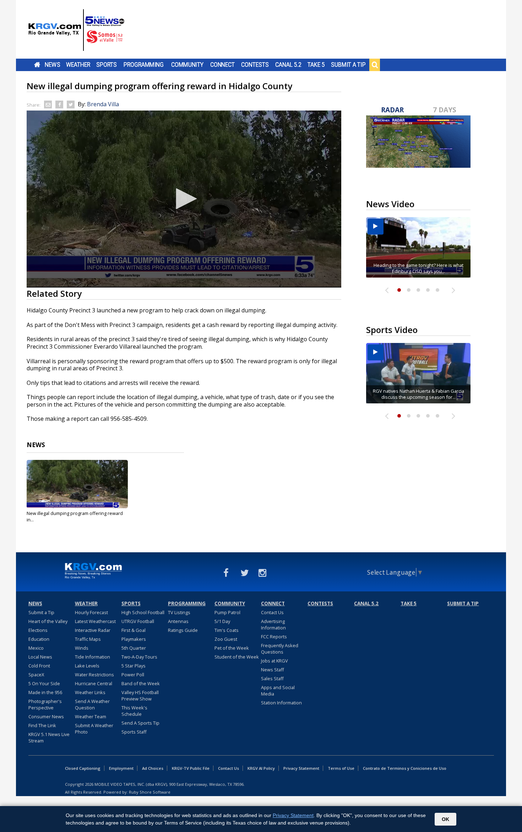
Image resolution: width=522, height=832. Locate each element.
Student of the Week (236, 657)
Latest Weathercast (95, 621)
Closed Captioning (82, 768)
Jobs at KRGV (274, 660)
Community (187, 64)
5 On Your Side (44, 683)
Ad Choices (152, 768)
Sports (106, 64)
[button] (184, 198)
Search (374, 64)
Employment (121, 768)
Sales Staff (272, 678)
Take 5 (316, 64)
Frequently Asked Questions (279, 648)
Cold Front (39, 665)
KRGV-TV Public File (191, 768)
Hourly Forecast (91, 612)
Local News (40, 657)
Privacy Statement (301, 768)
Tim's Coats (226, 630)
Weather (78, 64)
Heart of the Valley (47, 621)
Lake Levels (87, 665)
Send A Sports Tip (140, 723)
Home (37, 64)
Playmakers (133, 639)
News (52, 64)
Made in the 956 (45, 692)
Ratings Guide (183, 630)
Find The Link (42, 725)
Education (38, 639)
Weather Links (90, 692)
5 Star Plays (133, 665)
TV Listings (179, 612)
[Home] (76, 30)
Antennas (178, 621)
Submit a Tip (348, 64)
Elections (38, 630)
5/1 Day (222, 621)
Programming (144, 64)
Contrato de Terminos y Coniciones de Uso (404, 768)
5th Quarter (133, 648)
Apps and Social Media (278, 690)
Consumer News (46, 716)
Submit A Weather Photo (94, 728)
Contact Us (272, 612)
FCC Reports (274, 636)
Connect (222, 64)
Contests (254, 64)
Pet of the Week (231, 648)
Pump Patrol (227, 612)
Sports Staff (134, 732)
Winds (81, 648)
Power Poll (132, 674)
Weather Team (90, 716)
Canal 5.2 (288, 64)
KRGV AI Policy (261, 768)
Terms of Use (341, 768)
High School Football (142, 612)
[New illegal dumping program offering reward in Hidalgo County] (77, 484)
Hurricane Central (93, 683)
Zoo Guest (225, 639)
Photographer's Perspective (45, 704)
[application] (184, 199)
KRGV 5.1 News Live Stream (49, 737)
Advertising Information (273, 624)
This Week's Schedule (134, 710)
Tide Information (92, 657)
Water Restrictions (94, 674)
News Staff (272, 669)
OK (445, 819)
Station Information (281, 702)
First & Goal (133, 630)
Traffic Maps (88, 639)
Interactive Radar (92, 630)
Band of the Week (140, 683)
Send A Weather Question (92, 704)
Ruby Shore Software (149, 792)
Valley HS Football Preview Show (140, 695)
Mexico (36, 648)
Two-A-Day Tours (139, 657)
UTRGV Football (137, 621)
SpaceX (36, 674)
